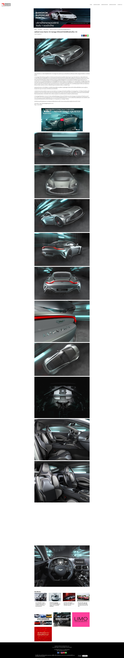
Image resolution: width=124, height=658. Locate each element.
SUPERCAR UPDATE (96, 4)
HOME (91, 4)
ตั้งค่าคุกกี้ (79, 655)
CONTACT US (120, 4)
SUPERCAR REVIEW (104, 4)
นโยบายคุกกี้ (43, 656)
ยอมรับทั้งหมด (85, 655)
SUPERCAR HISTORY (112, 4)
